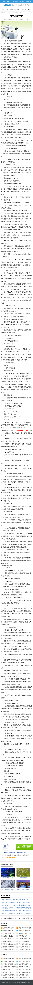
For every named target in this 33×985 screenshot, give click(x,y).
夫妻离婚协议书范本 (25, 928)
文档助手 (11, 982)
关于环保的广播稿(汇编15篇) (12, 975)
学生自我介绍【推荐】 (10, 964)
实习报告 (22, 1)
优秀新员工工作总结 (9, 967)
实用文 (30, 9)
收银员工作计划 (8, 972)
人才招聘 (23, 9)
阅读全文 (21, 19)
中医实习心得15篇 (22, 899)
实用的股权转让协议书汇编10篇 (13, 947)
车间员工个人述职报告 (8, 902)
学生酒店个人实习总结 (26, 961)
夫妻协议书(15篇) (8, 930)
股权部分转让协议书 (25, 958)
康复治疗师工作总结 (23, 913)
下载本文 (26, 19)
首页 (3, 9)
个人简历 (3, 1)
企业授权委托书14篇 (23, 905)
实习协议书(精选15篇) (25, 941)
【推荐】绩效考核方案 (10, 961)
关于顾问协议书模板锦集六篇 (12, 933)
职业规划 (28, 1)
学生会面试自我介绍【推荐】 (12, 977)
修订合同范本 (7, 969)
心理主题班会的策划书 (26, 977)
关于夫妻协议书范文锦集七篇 (12, 938)
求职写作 (10, 9)
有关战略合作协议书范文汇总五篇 (13, 941)
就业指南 (16, 9)
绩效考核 (18, 12)
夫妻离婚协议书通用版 (10, 928)
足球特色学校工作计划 (26, 975)
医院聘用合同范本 (7, 908)
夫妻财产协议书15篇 (25, 933)
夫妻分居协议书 (24, 936)
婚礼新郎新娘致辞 (8, 958)
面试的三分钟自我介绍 (8, 913)
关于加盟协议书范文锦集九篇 (12, 949)
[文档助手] (7, 5)
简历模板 (15, 1)
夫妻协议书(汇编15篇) (10, 936)
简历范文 (9, 1)
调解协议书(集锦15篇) (10, 944)
